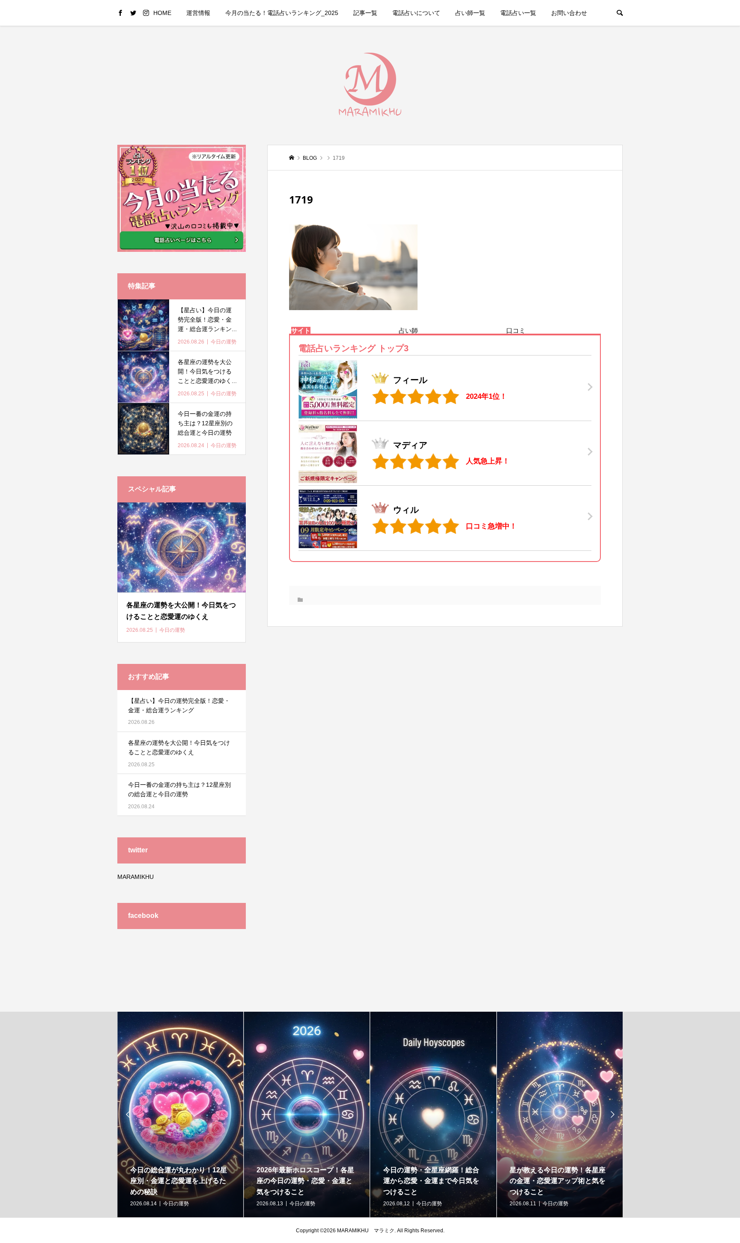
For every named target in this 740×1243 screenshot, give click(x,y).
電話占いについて (416, 12)
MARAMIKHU (135, 876)
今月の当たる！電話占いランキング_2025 (281, 12)
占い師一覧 (470, 12)
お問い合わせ (569, 12)
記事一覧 (365, 12)
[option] (180, 1114)
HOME (162, 12)
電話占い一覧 (518, 12)
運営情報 (198, 12)
